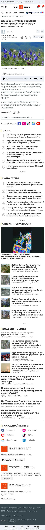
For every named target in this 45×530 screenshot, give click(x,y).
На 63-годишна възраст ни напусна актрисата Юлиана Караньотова (24, 136)
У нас (22, 16)
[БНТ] (4, 31)
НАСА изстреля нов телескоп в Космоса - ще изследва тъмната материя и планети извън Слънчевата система (28, 366)
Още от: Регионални (16, 223)
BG (41, 2)
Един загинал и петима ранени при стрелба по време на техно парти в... (25, 161)
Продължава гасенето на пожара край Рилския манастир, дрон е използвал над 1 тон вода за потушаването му (26, 278)
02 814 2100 (8, 494)
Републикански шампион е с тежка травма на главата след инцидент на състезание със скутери (27, 313)
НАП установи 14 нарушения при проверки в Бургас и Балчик (23, 147)
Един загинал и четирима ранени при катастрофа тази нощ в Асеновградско (25, 154)
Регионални (13, 16)
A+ (38, 31)
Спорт (21, 12)
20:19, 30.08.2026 (7, 384)
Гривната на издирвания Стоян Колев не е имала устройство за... (25, 203)
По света (31, 360)
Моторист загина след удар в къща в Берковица (25, 167)
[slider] (15, 79)
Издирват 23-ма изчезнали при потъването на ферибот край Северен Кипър (28, 355)
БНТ (2, 2)
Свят (15, 12)
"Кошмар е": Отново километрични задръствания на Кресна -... (17, 334)
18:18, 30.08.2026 (7, 395)
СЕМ (38, 508)
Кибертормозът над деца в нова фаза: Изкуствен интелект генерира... (20, 379)
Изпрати (7, 479)
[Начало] (2, 12)
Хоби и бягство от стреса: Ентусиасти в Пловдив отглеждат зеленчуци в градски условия (26, 267)
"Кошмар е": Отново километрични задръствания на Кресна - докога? (27, 290)
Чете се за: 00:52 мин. (31, 371)
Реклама (22, 171)
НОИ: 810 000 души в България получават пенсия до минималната (24, 191)
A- (42, 31)
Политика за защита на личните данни (22, 511)
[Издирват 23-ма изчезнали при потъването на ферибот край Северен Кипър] (5, 356)
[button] (37, 527)
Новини (8, 12)
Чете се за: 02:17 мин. (20, 418)
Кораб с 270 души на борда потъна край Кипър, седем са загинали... (23, 141)
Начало (5, 16)
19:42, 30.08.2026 (7, 337)
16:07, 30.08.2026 (7, 406)
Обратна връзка (29, 508)
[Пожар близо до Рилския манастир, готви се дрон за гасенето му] (5, 302)
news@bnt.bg (9, 499)
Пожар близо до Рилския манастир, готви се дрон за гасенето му (26, 301)
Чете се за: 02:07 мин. (21, 337)
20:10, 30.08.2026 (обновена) (21, 359)
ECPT (3, 511)
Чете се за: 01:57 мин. (31, 347)
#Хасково (6, 117)
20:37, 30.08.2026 (18, 347)
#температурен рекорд (22, 117)
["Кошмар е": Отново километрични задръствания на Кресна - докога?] (5, 291)
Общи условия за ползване (11, 508)
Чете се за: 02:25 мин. (19, 360)
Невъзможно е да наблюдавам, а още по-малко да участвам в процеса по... (25, 209)
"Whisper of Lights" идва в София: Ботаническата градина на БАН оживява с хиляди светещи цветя (20, 256)
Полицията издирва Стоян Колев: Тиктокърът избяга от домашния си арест (25, 184)
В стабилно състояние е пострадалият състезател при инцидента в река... (20, 413)
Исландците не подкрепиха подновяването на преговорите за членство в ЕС (21, 391)
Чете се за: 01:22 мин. (20, 406)
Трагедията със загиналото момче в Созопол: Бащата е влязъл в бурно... (25, 197)
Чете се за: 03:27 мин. (20, 395)
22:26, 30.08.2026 (18, 371)
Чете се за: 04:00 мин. (21, 384)
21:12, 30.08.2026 (7, 418)
